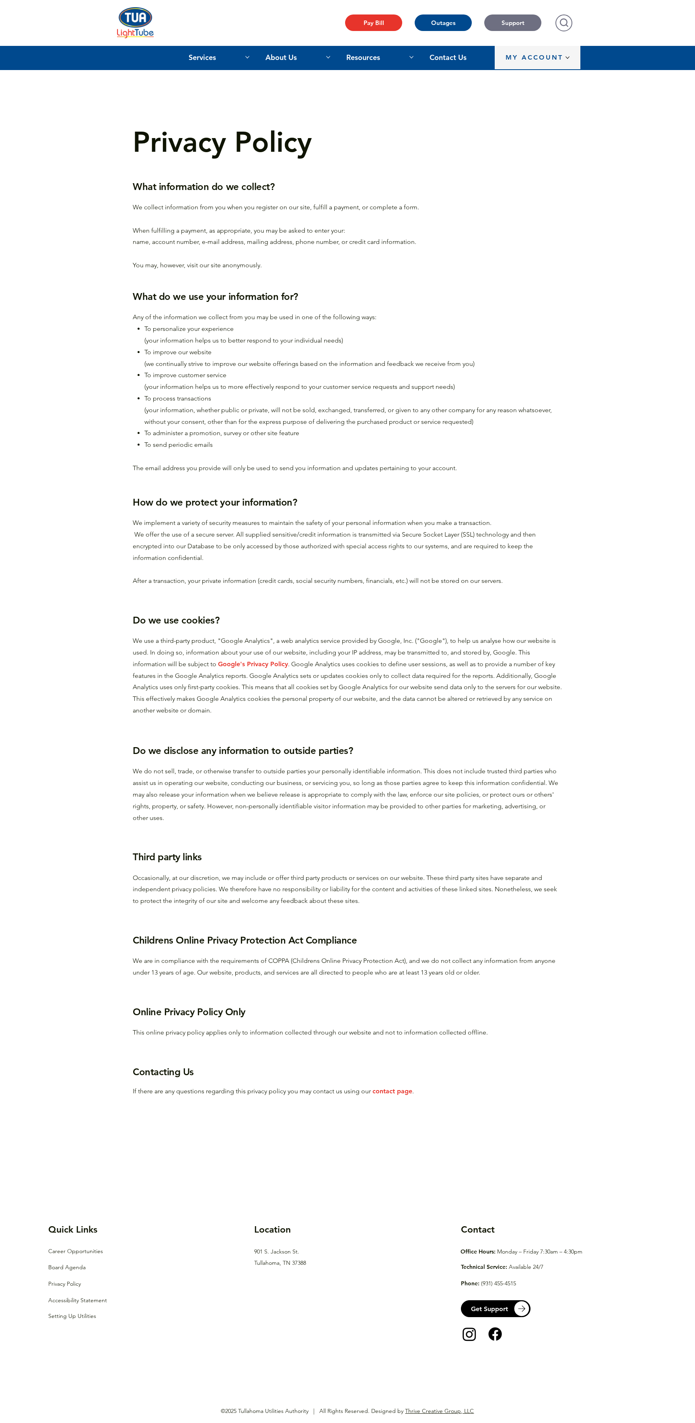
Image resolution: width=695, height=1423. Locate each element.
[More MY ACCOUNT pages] (567, 58)
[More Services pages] (247, 57)
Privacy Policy (64, 1283)
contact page (392, 1091)
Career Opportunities (75, 1251)
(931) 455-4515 (498, 1283)
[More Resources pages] (411, 57)
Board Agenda (67, 1267)
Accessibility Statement (77, 1300)
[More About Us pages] (328, 57)
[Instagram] (469, 1334)
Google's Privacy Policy (253, 664)
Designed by (422, 1411)
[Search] (563, 22)
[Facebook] (495, 1334)
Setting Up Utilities (72, 1316)
